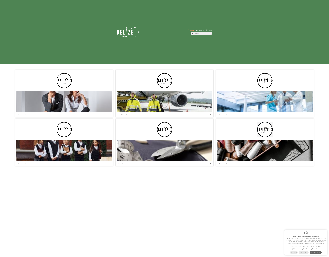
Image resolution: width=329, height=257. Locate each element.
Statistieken (306, 248)
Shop (210, 30)
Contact (201, 30)
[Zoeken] (192, 33)
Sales (192, 30)
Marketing (315, 248)
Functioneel (297, 248)
